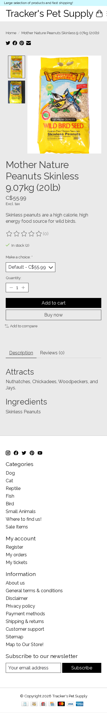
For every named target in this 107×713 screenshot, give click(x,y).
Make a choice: (19, 257)
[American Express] (79, 704)
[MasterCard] (61, 704)
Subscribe (81, 668)
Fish (10, 496)
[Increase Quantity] (23, 287)
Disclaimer (17, 598)
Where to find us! (23, 519)
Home (11, 32)
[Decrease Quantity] (11, 287)
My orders (16, 554)
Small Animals (21, 511)
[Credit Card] (52, 704)
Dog (10, 473)
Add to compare (23, 326)
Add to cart (54, 303)
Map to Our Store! (24, 644)
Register (14, 547)
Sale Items (17, 527)
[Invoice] (25, 704)
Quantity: (13, 277)
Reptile (13, 488)
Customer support (25, 629)
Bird (10, 503)
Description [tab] (21, 353)
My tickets (16, 562)
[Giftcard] (43, 704)
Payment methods (25, 613)
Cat (9, 480)
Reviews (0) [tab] (52, 353)
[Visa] (70, 704)
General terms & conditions (34, 590)
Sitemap (14, 637)
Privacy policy (20, 606)
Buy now (53, 315)
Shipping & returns (25, 621)
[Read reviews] (24, 233)
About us (15, 583)
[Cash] (34, 704)
